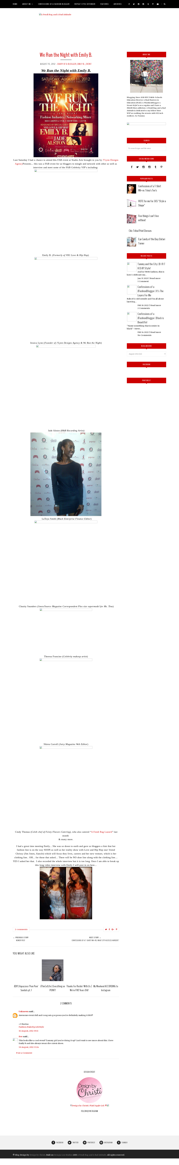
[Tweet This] (106, 929)
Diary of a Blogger (67, 64)
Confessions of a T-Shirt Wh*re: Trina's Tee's (149, 188)
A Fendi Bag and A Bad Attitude (91, 1155)
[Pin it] (116, 929)
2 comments (21, 929)
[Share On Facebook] (109, 929)
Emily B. (81, 64)
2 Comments (144, 308)
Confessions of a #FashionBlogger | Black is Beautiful (151, 318)
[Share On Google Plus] (113, 929)
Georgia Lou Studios (63, 1155)
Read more (155, 278)
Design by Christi (80, 1105)
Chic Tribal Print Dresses (140, 231)
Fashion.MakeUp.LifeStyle (31, 1027)
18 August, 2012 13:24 (29, 1047)
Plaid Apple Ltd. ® (98, 1105)
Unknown (23, 1011)
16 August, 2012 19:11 (28, 1031)
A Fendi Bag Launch (101, 832)
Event (89, 64)
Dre (21, 1036)
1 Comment (143, 281)
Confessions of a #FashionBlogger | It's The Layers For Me (151, 291)
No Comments (144, 335)
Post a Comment (24, 1053)
